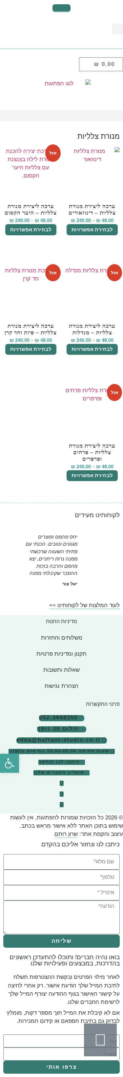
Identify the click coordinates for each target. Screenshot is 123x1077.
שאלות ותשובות (61, 670)
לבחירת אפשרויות (92, 229)
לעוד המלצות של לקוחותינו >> (84, 605)
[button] (117, 29)
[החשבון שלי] (61, 46)
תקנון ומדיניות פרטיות (61, 654)
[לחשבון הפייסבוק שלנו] (62, 794)
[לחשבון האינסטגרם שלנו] (62, 783)
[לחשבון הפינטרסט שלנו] (62, 804)
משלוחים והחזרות (61, 638)
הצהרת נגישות (61, 686)
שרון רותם (66, 834)
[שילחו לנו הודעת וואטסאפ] (100, 1040)
